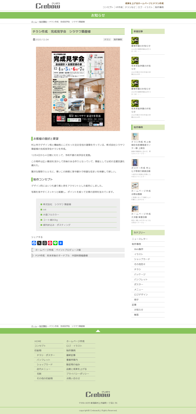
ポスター (138, 284)
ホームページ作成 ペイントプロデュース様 (58, 249)
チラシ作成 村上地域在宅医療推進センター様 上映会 (141, 145)
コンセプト (108, 7)
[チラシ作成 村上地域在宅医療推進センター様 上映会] (135, 136)
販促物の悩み (73, 364)
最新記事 (70, 355)
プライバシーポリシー (77, 373)
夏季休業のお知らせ (141, 45)
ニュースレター (140, 238)
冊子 (136, 299)
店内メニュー (43, 369)
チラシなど (130, 7)
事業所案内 (72, 359)
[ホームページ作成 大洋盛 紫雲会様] (135, 208)
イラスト (138, 254)
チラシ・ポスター (46, 355)
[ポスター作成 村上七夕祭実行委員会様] (135, 162)
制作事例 (159, 7)
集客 (136, 314)
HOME (38, 341)
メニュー (138, 289)
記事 (134, 304)
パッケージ (139, 274)
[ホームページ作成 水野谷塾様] (135, 185)
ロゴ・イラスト (145, 7)
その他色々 (139, 264)
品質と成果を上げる (76, 369)
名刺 (39, 373)
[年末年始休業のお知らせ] (135, 60)
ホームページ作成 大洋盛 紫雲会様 (141, 215)
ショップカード (142, 259)
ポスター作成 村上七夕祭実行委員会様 (141, 169)
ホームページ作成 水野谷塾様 (141, 192)
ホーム (34, 21)
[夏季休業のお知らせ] (135, 40)
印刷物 (38, 350)
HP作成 (119, 7)
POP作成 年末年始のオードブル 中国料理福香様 (61, 255)
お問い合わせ (73, 378)
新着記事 (138, 31)
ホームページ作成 (75, 341)
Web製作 (138, 249)
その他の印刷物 (45, 378)
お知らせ (138, 309)
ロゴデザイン (141, 294)
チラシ (107, 39)
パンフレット (141, 279)
